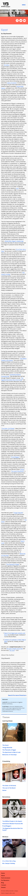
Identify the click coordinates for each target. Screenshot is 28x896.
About (3, 875)
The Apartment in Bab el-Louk (11, 752)
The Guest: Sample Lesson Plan (14, 648)
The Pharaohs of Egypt (9, 750)
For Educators (5, 880)
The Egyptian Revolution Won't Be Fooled (12, 379)
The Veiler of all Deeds (8, 428)
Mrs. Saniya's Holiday (8, 863)
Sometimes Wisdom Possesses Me (12, 823)
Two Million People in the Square (12, 821)
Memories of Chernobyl (9, 754)
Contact (3, 885)
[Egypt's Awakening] (14, 241)
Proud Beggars (6, 826)
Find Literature (5, 878)
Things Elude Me (7, 747)
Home (3, 873)
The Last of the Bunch (9, 788)
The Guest (5, 745)
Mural (17, 15)
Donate (3, 887)
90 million (6, 65)
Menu (24, 5)
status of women (11, 83)
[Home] (5, 4)
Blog (2, 882)
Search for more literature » (17, 695)
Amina (4, 790)
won (17, 188)
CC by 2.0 (25, 15)
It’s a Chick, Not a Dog (9, 861)
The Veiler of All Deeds (9, 785)
